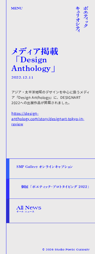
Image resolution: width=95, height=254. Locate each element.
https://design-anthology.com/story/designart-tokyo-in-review (47, 119)
